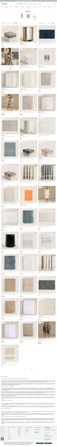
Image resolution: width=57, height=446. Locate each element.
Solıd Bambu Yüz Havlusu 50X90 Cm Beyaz (7, 339)
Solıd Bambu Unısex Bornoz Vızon (42, 340)
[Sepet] (55, 3)
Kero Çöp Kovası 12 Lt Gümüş (24, 44)
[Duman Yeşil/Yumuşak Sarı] (40, 252)
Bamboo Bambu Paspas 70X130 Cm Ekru (43, 226)
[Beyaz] (20, 138)
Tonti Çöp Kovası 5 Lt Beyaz (23, 136)
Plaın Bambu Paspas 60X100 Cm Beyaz (43, 135)
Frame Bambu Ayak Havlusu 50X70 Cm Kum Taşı (8, 136)
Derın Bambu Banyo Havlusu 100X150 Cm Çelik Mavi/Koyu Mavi (9, 158)
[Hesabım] (53, 3)
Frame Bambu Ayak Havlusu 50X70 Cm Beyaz (7, 227)
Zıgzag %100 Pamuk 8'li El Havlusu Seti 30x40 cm (26, 158)
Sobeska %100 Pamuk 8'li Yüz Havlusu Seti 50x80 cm (8, 43)
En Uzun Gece (19, 436)
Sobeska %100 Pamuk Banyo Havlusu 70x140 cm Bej (27, 294)
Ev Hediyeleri (19, 435)
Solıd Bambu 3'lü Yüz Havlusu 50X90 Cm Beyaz (26, 67)
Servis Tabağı (9, 438)
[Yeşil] (20, 92)
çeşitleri (47, 422)
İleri (31, 368)
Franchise (2, 436)
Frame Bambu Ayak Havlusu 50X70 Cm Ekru (44, 317)
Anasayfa (27, 9)
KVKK (1, 434)
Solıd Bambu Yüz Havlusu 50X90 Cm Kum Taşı (44, 88)
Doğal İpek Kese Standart (23, 205)
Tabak (8, 436)
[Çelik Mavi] (3, 92)
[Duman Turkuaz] (1, 92)
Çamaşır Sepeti (9, 439)
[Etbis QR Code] (3, 439)
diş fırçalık (44, 422)
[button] (18, 42)
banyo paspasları (23, 411)
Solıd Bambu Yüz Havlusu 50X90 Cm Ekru (44, 113)
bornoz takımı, (35, 403)
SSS (25, 434)
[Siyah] (2, 252)
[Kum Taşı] (2, 92)
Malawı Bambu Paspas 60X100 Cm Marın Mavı (44, 43)
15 (29, 368)
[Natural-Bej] (2, 366)
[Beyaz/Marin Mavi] (1, 366)
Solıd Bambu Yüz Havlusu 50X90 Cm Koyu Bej (7, 316)
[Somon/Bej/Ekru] (2, 184)
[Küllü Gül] (3, 206)
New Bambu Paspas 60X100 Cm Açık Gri (43, 294)
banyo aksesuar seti (38, 383)
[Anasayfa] (4, 4)
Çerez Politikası (2, 435)
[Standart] (1, 184)
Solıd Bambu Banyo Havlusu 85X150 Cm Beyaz (26, 317)
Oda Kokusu (9, 435)
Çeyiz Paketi (19, 434)
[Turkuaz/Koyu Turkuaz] (38, 252)
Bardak (8, 434)
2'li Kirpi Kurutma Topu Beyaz (42, 67)
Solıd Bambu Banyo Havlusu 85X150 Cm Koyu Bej (8, 294)
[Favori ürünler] (51, 3)
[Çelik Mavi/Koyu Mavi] (20, 252)
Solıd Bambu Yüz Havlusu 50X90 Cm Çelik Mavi (26, 226)
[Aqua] (20, 274)
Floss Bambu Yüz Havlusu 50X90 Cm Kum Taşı (26, 339)
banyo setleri (45, 383)
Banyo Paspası (9, 437)
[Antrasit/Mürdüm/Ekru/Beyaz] (3, 184)
